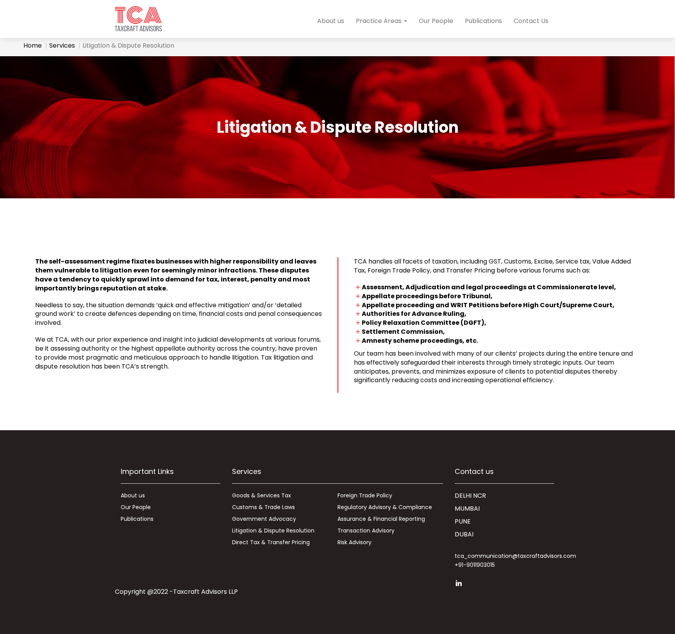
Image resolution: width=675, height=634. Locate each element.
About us (330, 20)
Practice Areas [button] (379, 20)
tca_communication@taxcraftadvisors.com (515, 556)
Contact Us (531, 20)
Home (32, 45)
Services (62, 45)
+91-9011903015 (475, 565)
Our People (436, 20)
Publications (483, 20)
